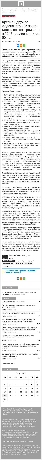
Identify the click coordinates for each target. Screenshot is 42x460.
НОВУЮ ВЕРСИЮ (18, 294)
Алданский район (21, 261)
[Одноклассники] (21, 45)
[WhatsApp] (24, 45)
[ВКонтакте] (18, 45)
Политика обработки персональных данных (17, 441)
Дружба (31, 261)
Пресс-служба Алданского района (19, 255)
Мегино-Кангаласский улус (24, 263)
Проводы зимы (7, 266)
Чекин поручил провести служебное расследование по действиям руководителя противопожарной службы (20, 346)
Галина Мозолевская (8, 301)
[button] (38, 4)
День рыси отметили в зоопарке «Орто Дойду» (18, 313)
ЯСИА (8, 41)
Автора (11, 258)
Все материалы (8, 364)
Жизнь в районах (9, 16)
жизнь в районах (8, 263)
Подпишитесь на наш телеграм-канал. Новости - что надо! (20, 271)
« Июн (4, 402)
